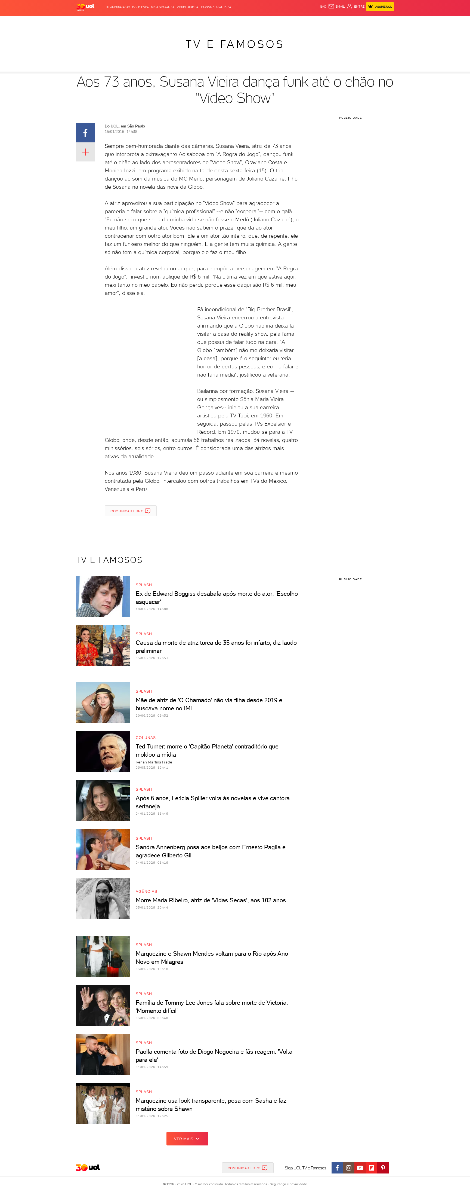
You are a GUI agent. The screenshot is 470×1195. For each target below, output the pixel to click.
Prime (350, 22)
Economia (190, 22)
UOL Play (223, 7)
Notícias (138, 22)
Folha (207, 22)
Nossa (330, 22)
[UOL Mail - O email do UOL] (336, 6)
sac (323, 6)
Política (155, 22)
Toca (361, 22)
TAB (340, 22)
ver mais (183, 1139)
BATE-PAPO (140, 7)
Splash (239, 22)
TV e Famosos (235, 44)
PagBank (207, 7)
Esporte (223, 22)
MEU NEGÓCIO (162, 7)
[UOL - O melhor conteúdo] (85, 7)
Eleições (119, 22)
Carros (172, 22)
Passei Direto (186, 7)
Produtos (86, 22)
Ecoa (296, 22)
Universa (256, 22)
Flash (103, 22)
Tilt (287, 22)
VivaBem (274, 22)
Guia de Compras (385, 22)
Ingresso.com (118, 7)
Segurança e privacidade (287, 1184)
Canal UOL (312, 22)
